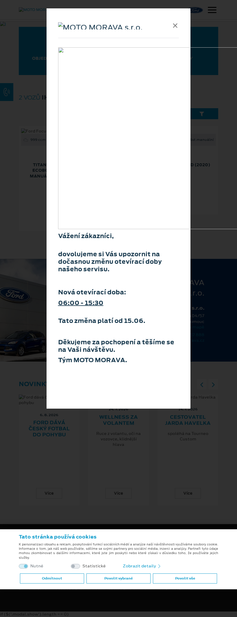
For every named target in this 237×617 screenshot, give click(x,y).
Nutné (36, 566)
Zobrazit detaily (140, 566)
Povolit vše (185, 578)
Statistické (94, 566)
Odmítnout (52, 578)
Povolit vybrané (118, 578)
